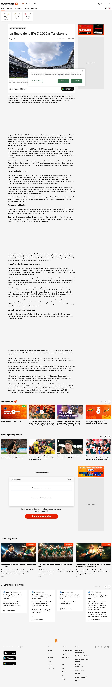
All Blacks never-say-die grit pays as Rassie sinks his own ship (69, 596)
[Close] (83, 71)
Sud (63, 668)
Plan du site (51, 668)
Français (64, 679)
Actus (3, 8)
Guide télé (34, 8)
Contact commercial (81, 677)
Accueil (50, 650)
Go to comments (9, 610)
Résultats (9, 8)
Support (77, 674)
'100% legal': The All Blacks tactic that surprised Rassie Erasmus (13, 596)
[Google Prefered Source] (67, 89)
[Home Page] (9, 3)
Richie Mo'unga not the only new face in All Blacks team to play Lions (41, 596)
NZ (62, 675)
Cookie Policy (62, 76)
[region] (56, 77)
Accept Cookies (76, 80)
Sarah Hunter (32, 217)
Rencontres (18, 8)
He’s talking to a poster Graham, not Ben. (67, 602)
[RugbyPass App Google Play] (20, 658)
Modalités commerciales (79, 666)
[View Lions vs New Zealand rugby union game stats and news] (28, 16)
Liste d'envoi (65, 657)
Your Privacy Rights (36, 80)
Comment (15, 89)
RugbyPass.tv (65, 654)
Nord (63, 664)
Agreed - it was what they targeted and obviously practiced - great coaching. (12, 603)
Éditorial (77, 681)
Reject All (63, 80)
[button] (18, 560)
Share (24, 89)
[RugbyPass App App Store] (20, 653)
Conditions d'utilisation (81, 656)
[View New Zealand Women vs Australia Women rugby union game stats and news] (6, 16)
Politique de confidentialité (79, 651)
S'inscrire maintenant (68, 650)
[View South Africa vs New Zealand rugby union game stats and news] (17, 16)
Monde (64, 672)
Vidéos (50, 665)
